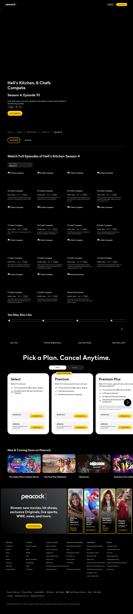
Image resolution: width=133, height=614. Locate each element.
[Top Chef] (24, 330)
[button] (24, 463)
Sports (8, 559)
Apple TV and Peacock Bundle (117, 563)
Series (19, 132)
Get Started (122, 4)
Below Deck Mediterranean (96, 566)
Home (9, 132)
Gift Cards (110, 569)
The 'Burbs (69, 563)
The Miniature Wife (72, 553)
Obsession (90, 559)
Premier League (31, 546)
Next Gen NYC (92, 556)
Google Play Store (113, 559)
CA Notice (50, 592)
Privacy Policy (27, 592)
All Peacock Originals (73, 569)
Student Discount (113, 566)
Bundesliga (30, 563)
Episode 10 (58, 132)
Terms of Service (13, 592)
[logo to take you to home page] (11, 4)
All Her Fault (70, 559)
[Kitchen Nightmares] (58, 330)
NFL (27, 556)
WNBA (28, 553)
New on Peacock (51, 549)
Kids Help (97, 592)
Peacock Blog (10, 569)
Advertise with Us (22, 596)
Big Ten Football (31, 559)
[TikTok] (115, 590)
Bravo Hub (49, 559)
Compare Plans (112, 546)
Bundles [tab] (75, 367)
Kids (7, 556)
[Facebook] (109, 590)
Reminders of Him (93, 553)
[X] (115, 596)
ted (67, 566)
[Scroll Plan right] (127, 402)
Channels (9, 563)
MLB (27, 566)
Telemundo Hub (51, 569)
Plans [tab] (58, 367)
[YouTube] (120, 590)
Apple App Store (112, 556)
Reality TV (49, 553)
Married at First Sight (73, 546)
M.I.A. (68, 549)
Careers (10, 596)
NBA (27, 549)
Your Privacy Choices (78, 592)
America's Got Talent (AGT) (96, 563)
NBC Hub (49, 563)
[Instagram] (109, 596)
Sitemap (9, 566)
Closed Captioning (113, 549)
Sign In (110, 4)
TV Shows (9, 546)
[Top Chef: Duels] (92, 330)
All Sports (29, 569)
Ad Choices (60, 592)
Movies (8, 549)
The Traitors (70, 556)
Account (110, 553)
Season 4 (45, 132)
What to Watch (51, 546)
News (8, 553)
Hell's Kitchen (32, 132)
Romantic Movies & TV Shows (56, 566)
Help (89, 592)
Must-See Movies (52, 556)
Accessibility (39, 592)
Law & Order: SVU (93, 576)
